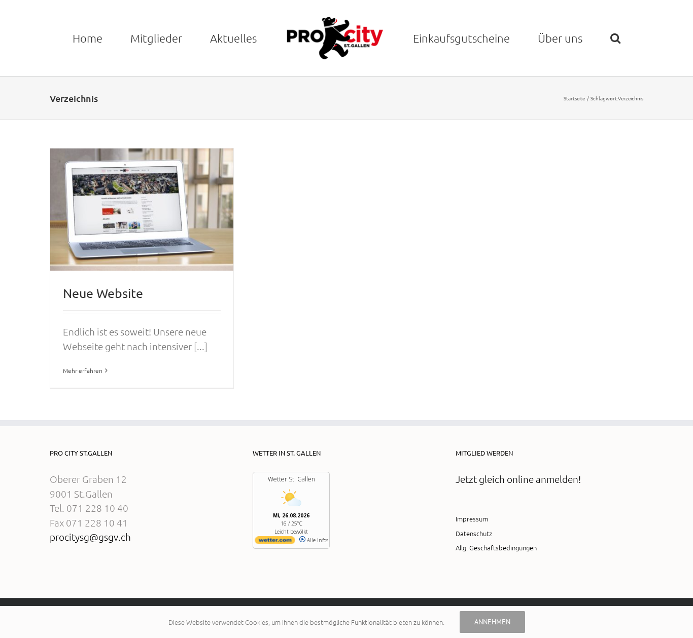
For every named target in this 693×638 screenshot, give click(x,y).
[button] (383, 97)
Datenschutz (474, 575)
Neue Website (103, 336)
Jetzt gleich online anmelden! (518, 521)
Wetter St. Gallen (291, 521)
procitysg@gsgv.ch (90, 579)
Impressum (472, 561)
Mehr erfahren (82, 413)
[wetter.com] (275, 584)
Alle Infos (316, 582)
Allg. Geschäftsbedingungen (496, 590)
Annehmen (492, 621)
